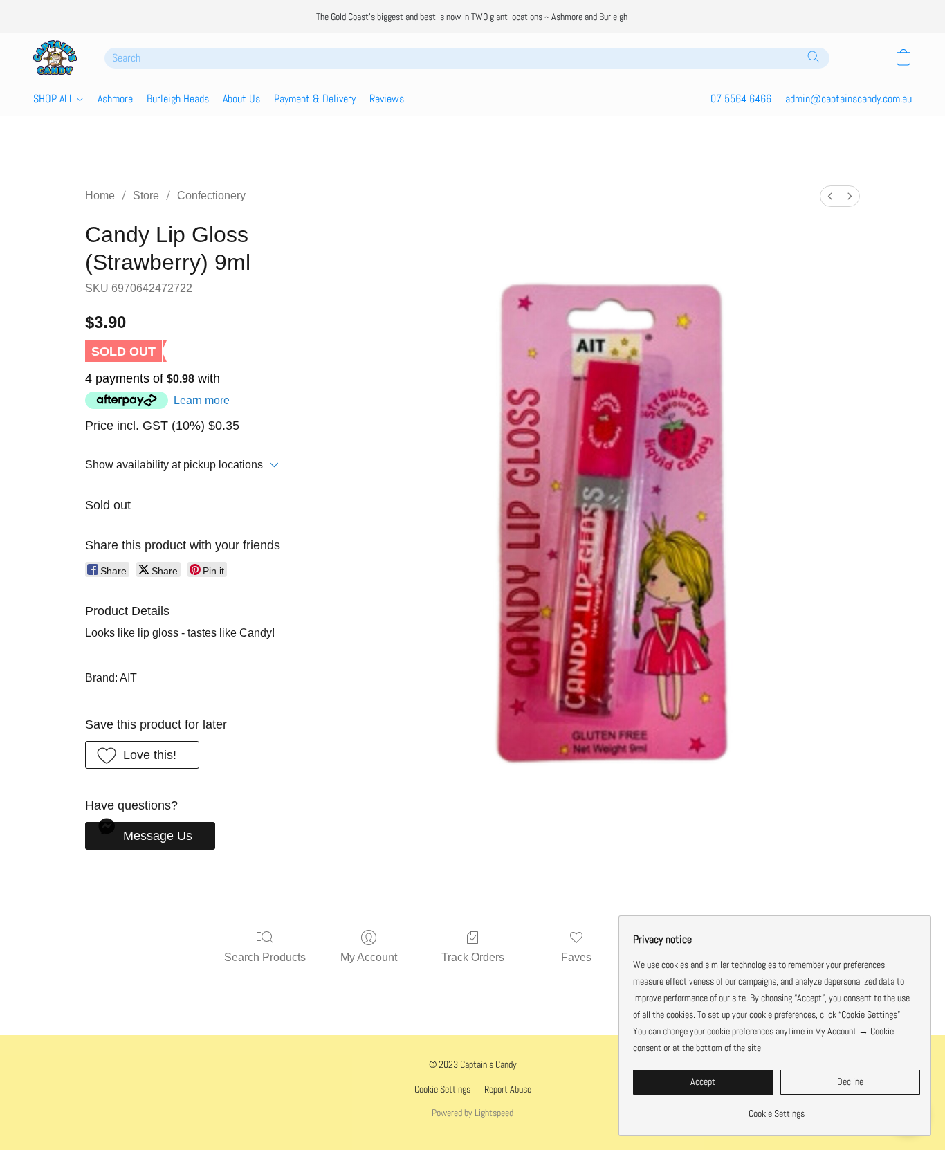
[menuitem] (830, 196)
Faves (576, 957)
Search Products (265, 957)
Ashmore (115, 98)
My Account (368, 957)
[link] (776, 1108)
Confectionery (211, 195)
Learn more (202, 400)
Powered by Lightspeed (472, 1112)
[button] (55, 57)
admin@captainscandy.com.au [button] (848, 98)
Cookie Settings (442, 1089)
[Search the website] (813, 56)
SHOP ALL (55, 98)
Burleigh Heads (178, 98)
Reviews (386, 98)
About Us (241, 98)
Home (100, 195)
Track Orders (472, 957)
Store (146, 195)
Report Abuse (507, 1089)
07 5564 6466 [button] (740, 98)
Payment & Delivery (315, 98)
